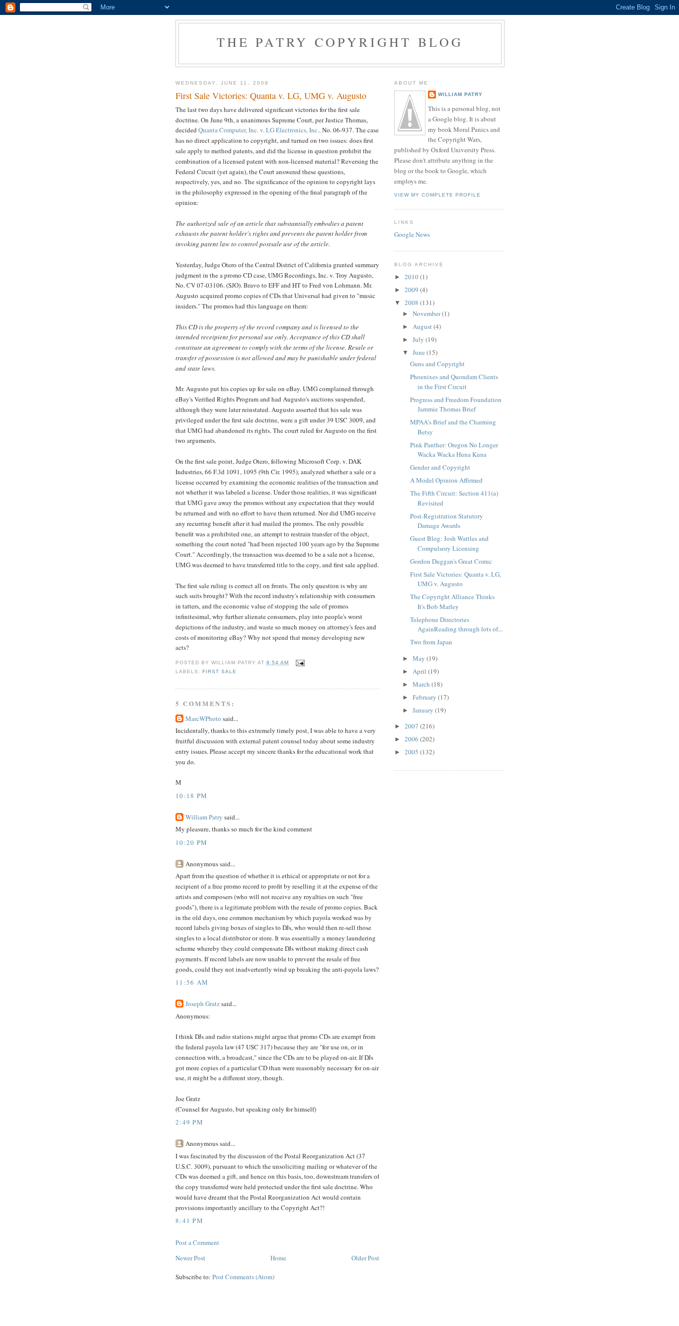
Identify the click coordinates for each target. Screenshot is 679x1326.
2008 (412, 302)
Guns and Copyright (437, 363)
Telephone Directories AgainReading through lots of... (456, 624)
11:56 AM (191, 982)
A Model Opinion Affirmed (446, 480)
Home (278, 1257)
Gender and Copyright (440, 467)
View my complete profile (437, 195)
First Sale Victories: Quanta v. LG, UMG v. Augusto (455, 579)
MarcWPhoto (203, 718)
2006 (412, 738)
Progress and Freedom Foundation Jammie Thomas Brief (456, 404)
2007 (412, 725)
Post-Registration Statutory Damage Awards (446, 520)
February (425, 697)
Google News (412, 234)
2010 (412, 276)
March (422, 684)
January (424, 710)
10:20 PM (191, 842)
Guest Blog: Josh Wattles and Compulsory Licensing (449, 543)
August (423, 326)
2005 (412, 751)
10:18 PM (191, 795)
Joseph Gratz (202, 1003)
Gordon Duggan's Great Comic (451, 561)
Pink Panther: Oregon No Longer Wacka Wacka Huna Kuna (454, 449)
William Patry (204, 817)
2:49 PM (189, 1122)
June (419, 352)
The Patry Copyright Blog (340, 41)
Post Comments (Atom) (243, 1276)
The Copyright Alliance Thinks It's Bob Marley (452, 601)
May (419, 658)
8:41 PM (189, 1220)
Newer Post (190, 1257)
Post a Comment (197, 1242)
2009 (412, 289)
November (427, 313)
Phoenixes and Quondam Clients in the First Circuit (454, 381)
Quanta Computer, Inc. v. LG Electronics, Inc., (259, 129)
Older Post (365, 1257)
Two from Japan (431, 641)
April (420, 671)
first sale (219, 671)
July (419, 339)
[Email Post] (300, 662)
